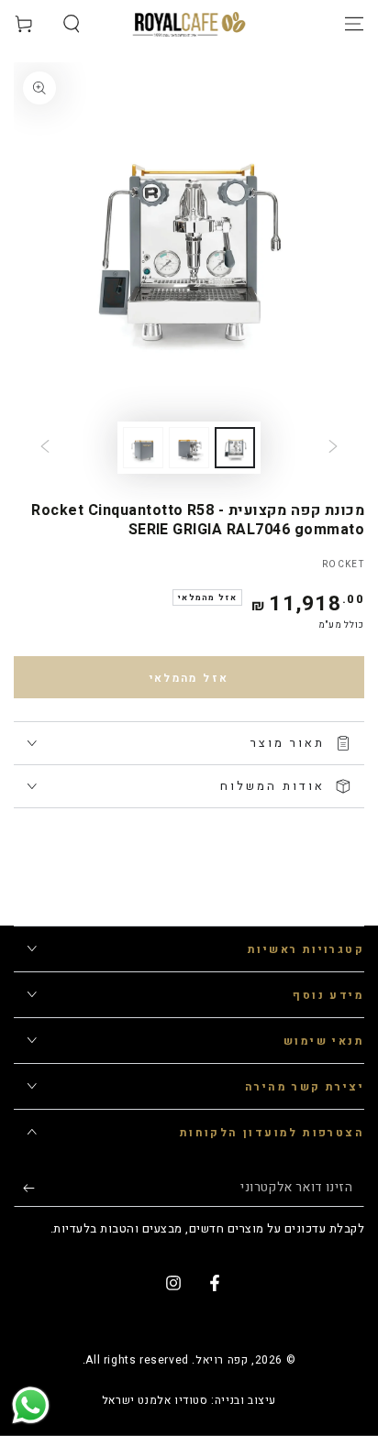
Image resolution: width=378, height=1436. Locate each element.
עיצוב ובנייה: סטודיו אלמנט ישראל (189, 1401)
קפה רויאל (221, 1360)
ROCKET (343, 564)
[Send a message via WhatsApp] (30, 1405)
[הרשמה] (24, 1188)
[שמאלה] (333, 448)
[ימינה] (45, 448)
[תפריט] (354, 23)
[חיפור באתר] (71, 23)
